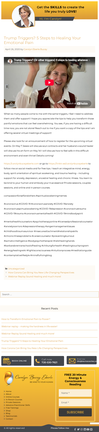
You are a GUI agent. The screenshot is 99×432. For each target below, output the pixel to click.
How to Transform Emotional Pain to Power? (25, 319)
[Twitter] (78, 429)
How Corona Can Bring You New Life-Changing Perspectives (41, 272)
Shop (8, 410)
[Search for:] (49, 294)
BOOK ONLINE (19, 361)
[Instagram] (81, 429)
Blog (8, 413)
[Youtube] (88, 429)
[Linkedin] (85, 429)
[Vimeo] (91, 429)
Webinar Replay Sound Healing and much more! (34, 276)
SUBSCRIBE (75, 412)
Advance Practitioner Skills (18, 405)
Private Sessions (13, 402)
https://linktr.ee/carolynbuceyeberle (68, 163)
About (8, 394)
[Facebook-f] (75, 429)
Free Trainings (12, 408)
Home (8, 391)
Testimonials (11, 416)
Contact (9, 419)
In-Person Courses (14, 399)
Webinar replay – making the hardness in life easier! (29, 326)
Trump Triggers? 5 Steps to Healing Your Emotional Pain (32, 341)
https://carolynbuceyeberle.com (21, 163)
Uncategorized (16, 268)
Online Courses (12, 397)
